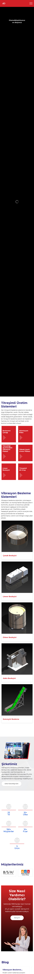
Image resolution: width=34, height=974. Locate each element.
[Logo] (4, 3)
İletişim (17, 918)
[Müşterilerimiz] (8, 872)
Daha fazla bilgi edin (11, 783)
